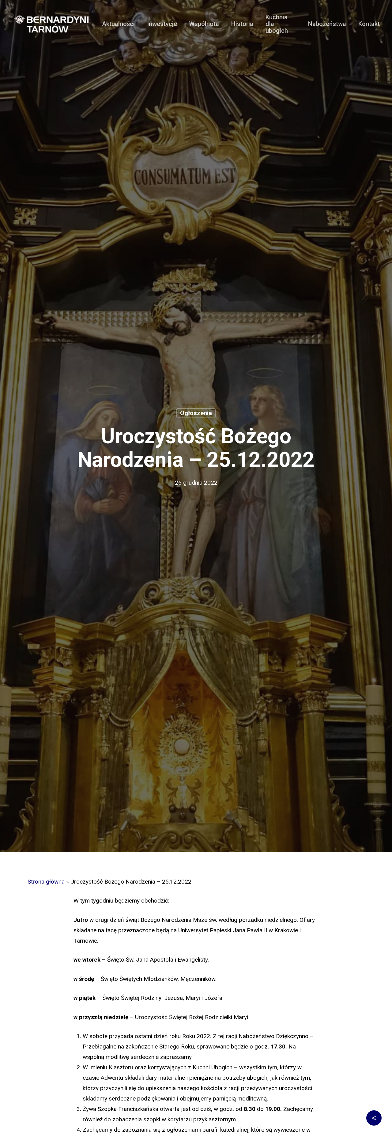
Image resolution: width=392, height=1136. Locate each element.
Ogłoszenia (196, 413)
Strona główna (46, 881)
